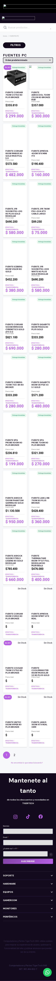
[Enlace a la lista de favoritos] (51, 27)
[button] (47, 972)
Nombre (6, 826)
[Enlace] (15, 105)
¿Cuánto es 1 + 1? (10, 849)
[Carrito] (51, 18)
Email (6, 837)
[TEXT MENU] (18, 18)
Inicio (5, 36)
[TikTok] (28, 816)
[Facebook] (40, 816)
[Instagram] (15, 816)
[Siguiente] (22, 755)
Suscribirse (28, 861)
